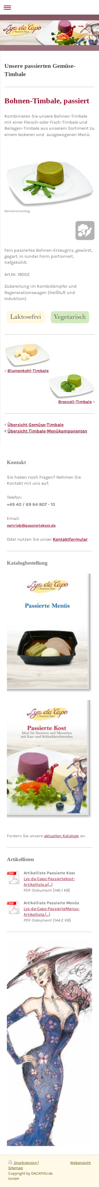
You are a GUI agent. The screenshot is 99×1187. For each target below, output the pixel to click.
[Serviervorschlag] (49, 184)
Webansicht (80, 1162)
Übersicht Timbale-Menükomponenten (47, 431)
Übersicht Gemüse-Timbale (35, 424)
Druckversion (25, 1162)
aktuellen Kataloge (61, 835)
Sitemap (15, 1168)
